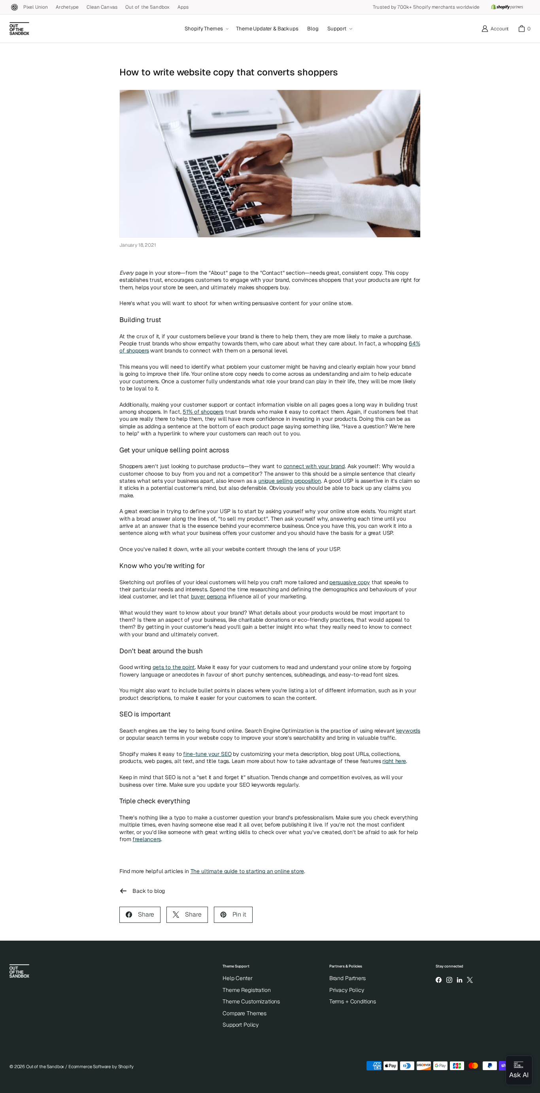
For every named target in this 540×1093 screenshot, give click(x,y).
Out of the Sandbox (147, 7)
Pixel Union (35, 7)
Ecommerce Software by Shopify (101, 1066)
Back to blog (148, 890)
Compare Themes (244, 1013)
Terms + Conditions (352, 1001)
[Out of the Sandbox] (19, 29)
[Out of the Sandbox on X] (470, 980)
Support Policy (241, 1024)
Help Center (237, 978)
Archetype (67, 7)
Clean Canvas (102, 7)
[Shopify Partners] (507, 7)
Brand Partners (347, 978)
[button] (206, 29)
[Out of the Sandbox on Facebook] (439, 980)
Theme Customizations (251, 1001)
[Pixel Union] (14, 7)
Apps (183, 7)
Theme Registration (246, 990)
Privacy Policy (346, 990)
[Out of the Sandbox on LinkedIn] (459, 980)
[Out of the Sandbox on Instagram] (449, 980)
